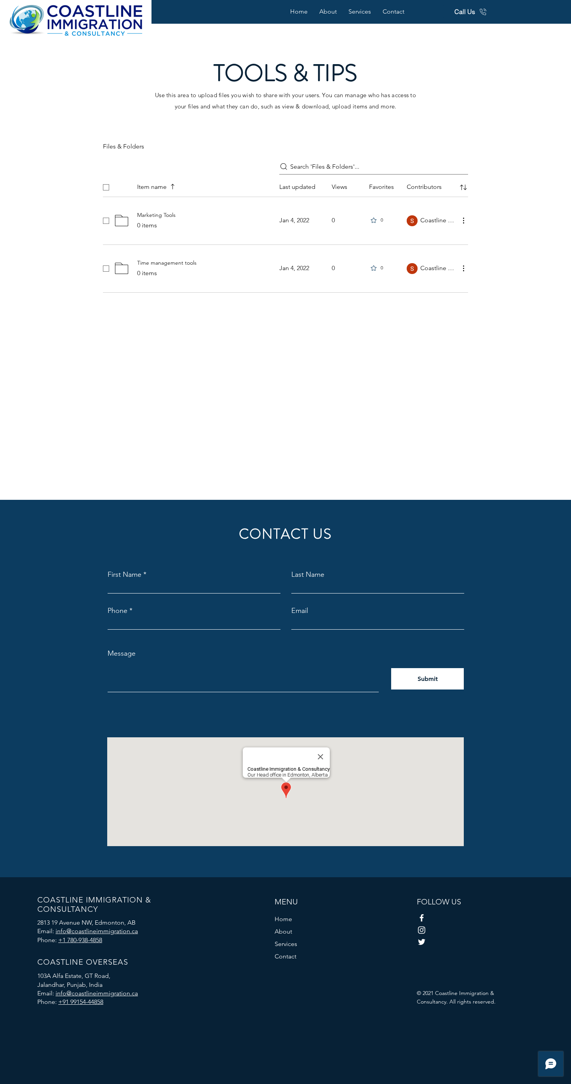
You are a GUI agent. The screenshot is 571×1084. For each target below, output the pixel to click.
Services (286, 944)
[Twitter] (422, 942)
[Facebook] (422, 918)
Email (299, 610)
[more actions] (463, 220)
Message (122, 653)
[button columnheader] (463, 187)
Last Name (307, 574)
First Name (124, 574)
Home (283, 919)
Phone (117, 610)
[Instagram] (422, 930)
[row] (285, 186)
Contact (285, 956)
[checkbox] (106, 187)
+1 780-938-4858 (80, 940)
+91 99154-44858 (80, 1001)
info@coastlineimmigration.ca (97, 931)
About (283, 931)
